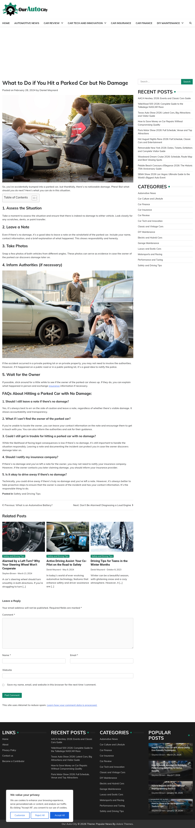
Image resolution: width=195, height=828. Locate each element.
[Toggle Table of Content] (32, 198)
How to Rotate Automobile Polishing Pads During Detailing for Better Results (169, 768)
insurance (54, 385)
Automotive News (26, 23)
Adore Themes (124, 823)
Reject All (39, 815)
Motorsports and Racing (150, 254)
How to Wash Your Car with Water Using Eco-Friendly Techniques (171, 749)
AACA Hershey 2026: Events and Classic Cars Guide (164, 98)
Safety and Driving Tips (27, 493)
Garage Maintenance (148, 243)
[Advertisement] (97, 50)
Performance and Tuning (150, 259)
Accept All (60, 815)
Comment (8, 614)
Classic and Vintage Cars (150, 226)
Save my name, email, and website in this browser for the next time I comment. (51, 684)
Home (6, 23)
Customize (20, 815)
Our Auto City (69, 823)
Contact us (7, 755)
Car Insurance (121, 23)
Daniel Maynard (49, 90)
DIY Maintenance (168, 23)
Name (6, 655)
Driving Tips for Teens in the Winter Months (109, 563)
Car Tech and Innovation (85, 23)
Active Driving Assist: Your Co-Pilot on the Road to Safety (66, 563)
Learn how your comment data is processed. (72, 705)
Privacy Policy (9, 750)
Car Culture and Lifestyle (150, 198)
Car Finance (144, 23)
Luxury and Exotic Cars (149, 248)
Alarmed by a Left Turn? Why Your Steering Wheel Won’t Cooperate (21, 564)
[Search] (190, 23)
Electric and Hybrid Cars (150, 237)
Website (7, 669)
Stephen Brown (9, 573)
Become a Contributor (13, 761)
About (5, 744)
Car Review (52, 23)
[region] (39, 806)
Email (74, 655)
